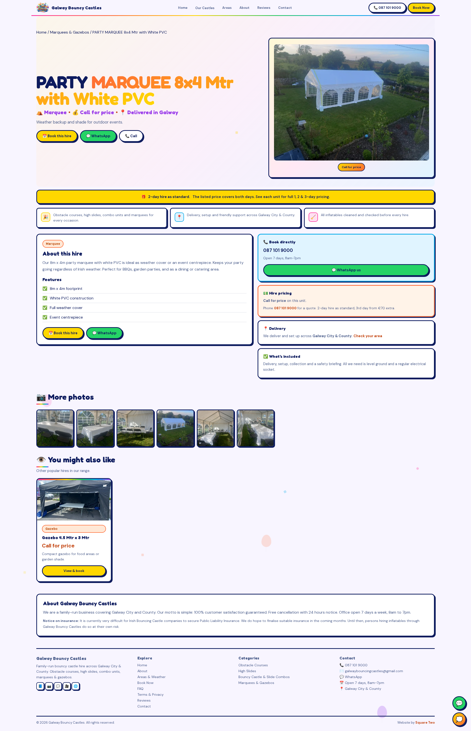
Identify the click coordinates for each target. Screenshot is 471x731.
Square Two (425, 722)
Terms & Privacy (150, 694)
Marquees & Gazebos (69, 32)
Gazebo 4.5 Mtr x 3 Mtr (65, 537)
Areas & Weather (151, 677)
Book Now (421, 8)
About (244, 8)
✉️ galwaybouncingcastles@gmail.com (371, 671)
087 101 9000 (278, 250)
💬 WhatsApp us (346, 270)
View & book (74, 571)
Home (182, 8)
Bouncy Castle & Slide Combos (264, 677)
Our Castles (204, 8)
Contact (285, 8)
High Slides (247, 671)
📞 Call (131, 136)
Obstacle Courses (253, 665)
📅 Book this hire (56, 136)
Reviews (263, 8)
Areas (227, 8)
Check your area (367, 336)
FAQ (140, 688)
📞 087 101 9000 (387, 8)
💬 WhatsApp (98, 136)
